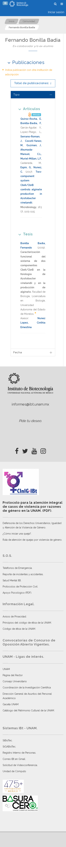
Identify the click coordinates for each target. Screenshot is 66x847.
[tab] (33, 94)
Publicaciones (28, 62)
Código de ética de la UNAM (19, 628)
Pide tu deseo (30, 421)
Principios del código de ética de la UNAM (27, 622)
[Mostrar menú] (5, 3)
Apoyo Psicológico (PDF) (17, 592)
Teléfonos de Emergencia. (17, 568)
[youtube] (34, 450)
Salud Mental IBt (12, 580)
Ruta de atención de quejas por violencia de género (32, 539)
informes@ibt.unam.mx (30, 404)
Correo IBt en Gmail (14, 759)
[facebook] (17, 450)
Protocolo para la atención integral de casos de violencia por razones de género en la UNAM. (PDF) (32, 507)
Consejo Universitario (15, 681)
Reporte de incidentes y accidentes (23, 574)
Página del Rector (13, 675)
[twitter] (25, 450)
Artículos (31, 109)
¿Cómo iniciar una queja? (17, 533)
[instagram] (43, 450)
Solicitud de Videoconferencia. (20, 765)
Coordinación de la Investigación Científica (27, 687)
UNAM (6, 669)
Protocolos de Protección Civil (20, 586)
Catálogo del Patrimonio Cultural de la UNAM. (29, 710)
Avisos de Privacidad (14, 616)
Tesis (28, 234)
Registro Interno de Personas (19, 752)
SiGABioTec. (9, 746)
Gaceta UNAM (10, 704)
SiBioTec (7, 740)
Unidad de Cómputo (14, 771)
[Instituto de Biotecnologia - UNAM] (19, 3)
